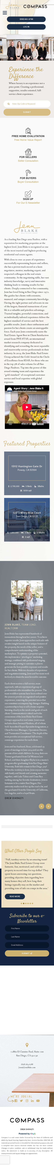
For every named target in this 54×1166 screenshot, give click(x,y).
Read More (15, 896)
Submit (26, 953)
